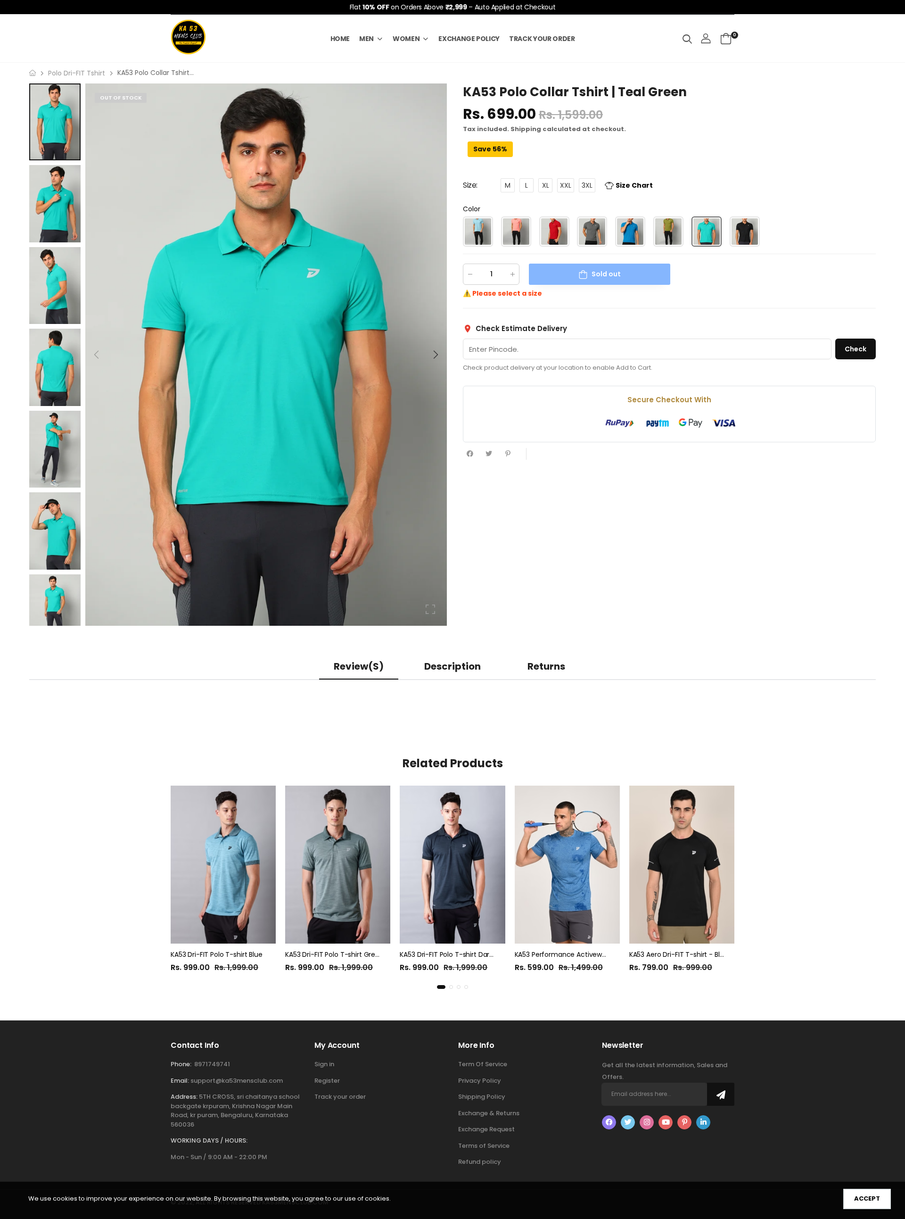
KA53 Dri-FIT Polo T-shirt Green (334, 954)
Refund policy (479, 1161)
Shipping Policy (481, 1096)
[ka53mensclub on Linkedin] (703, 1122)
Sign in (324, 1064)
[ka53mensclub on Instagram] (647, 1122)
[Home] (32, 73)
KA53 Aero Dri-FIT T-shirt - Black (680, 954)
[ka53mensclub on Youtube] (665, 1122)
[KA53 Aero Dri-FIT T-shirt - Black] (681, 865)
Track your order (340, 1096)
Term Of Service (482, 1064)
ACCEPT (867, 1198)
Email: (180, 1080)
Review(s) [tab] (359, 666)
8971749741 (212, 1064)
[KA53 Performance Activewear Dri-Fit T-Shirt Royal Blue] (567, 865)
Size (470, 185)
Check (855, 348)
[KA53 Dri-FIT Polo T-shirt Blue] (223, 865)
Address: (184, 1096)
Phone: (181, 1064)
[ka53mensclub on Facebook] (609, 1122)
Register (327, 1080)
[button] (435, 354)
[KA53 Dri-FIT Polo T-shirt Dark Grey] (452, 865)
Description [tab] (452, 666)
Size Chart (634, 185)
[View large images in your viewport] (430, 609)
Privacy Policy (479, 1080)
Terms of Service (484, 1145)
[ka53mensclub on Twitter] (628, 1122)
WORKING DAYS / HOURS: (209, 1140)
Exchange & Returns (488, 1113)
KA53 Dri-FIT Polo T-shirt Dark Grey (455, 954)
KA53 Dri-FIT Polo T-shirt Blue (217, 954)
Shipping (525, 128)
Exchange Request (486, 1129)
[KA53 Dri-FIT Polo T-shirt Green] (337, 865)
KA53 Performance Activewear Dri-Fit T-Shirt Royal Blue (603, 954)
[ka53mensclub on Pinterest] (684, 1122)
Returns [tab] (546, 666)
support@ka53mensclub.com (236, 1080)
